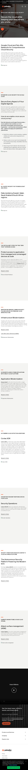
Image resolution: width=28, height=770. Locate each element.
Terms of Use (4, 757)
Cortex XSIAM (9, 567)
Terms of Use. (11, 720)
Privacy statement (13, 764)
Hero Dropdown (2, 29)
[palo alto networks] (6, 6)
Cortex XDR (4, 441)
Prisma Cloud (4, 382)
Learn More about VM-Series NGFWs (10, 333)
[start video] (14, 690)
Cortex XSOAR (4, 506)
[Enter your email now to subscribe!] (14, 715)
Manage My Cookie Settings (13, 767)
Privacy (3, 753)
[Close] (25, 761)
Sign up (5, 723)
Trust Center (4, 755)
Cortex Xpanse (4, 631)
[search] (22, 6)
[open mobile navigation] (25, 6)
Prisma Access (20, 263)
